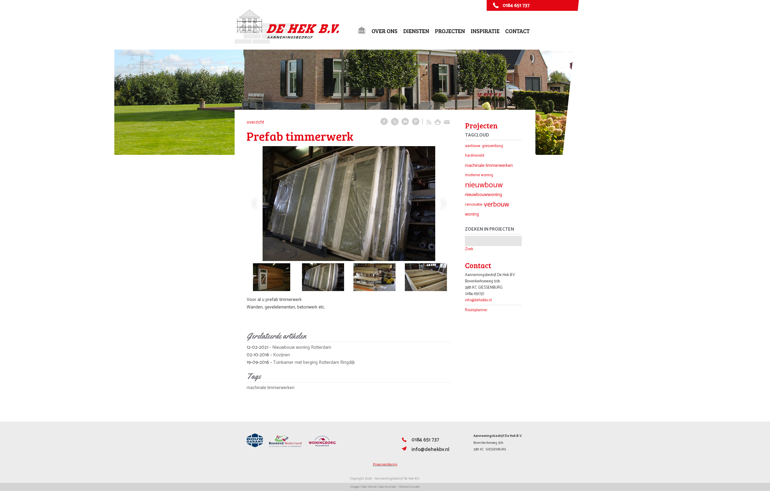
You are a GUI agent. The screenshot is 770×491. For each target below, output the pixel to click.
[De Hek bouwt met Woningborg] (322, 446)
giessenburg (492, 146)
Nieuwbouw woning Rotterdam (301, 347)
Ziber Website (369, 487)
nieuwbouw (484, 185)
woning (472, 214)
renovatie (473, 204)
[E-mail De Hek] (404, 450)
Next (443, 203)
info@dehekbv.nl (478, 300)
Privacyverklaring (385, 464)
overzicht (255, 122)
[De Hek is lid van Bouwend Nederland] (285, 446)
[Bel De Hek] (404, 441)
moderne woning (479, 175)
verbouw (496, 204)
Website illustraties (409, 487)
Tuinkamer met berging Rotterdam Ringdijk (314, 362)
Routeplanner (476, 310)
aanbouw (472, 146)
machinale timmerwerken (270, 387)
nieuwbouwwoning (483, 195)
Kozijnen (281, 355)
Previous (254, 203)
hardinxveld (474, 155)
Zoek (469, 249)
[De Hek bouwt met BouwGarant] (255, 446)
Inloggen (354, 487)
